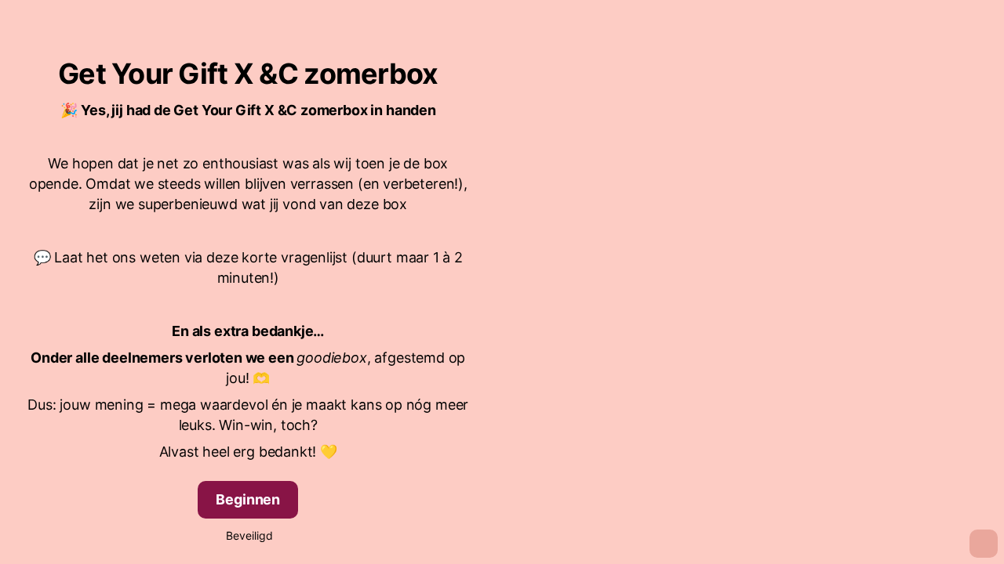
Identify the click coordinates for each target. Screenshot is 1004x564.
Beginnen (248, 499)
